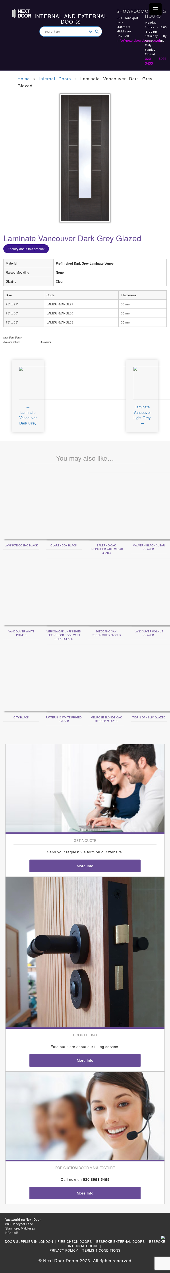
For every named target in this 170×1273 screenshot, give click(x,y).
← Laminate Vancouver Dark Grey (28, 415)
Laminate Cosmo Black (21, 545)
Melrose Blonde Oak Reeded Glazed (106, 719)
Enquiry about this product (26, 249)
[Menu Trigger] (155, 9)
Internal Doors (55, 78)
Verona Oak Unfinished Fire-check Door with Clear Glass (63, 635)
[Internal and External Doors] (17, 13)
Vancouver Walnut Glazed (149, 633)
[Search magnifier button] (97, 31)
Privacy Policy (64, 1250)
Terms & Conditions (101, 1250)
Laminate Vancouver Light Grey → (142, 415)
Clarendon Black (63, 545)
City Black (21, 717)
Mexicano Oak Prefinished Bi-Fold (106, 633)
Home (23, 78)
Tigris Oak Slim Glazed (148, 717)
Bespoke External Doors (120, 1241)
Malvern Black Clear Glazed (149, 547)
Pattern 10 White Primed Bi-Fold (64, 719)
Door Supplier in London (29, 1241)
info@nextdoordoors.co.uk (139, 40)
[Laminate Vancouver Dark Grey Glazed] (85, 161)
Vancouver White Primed (21, 633)
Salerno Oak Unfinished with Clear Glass (106, 549)
